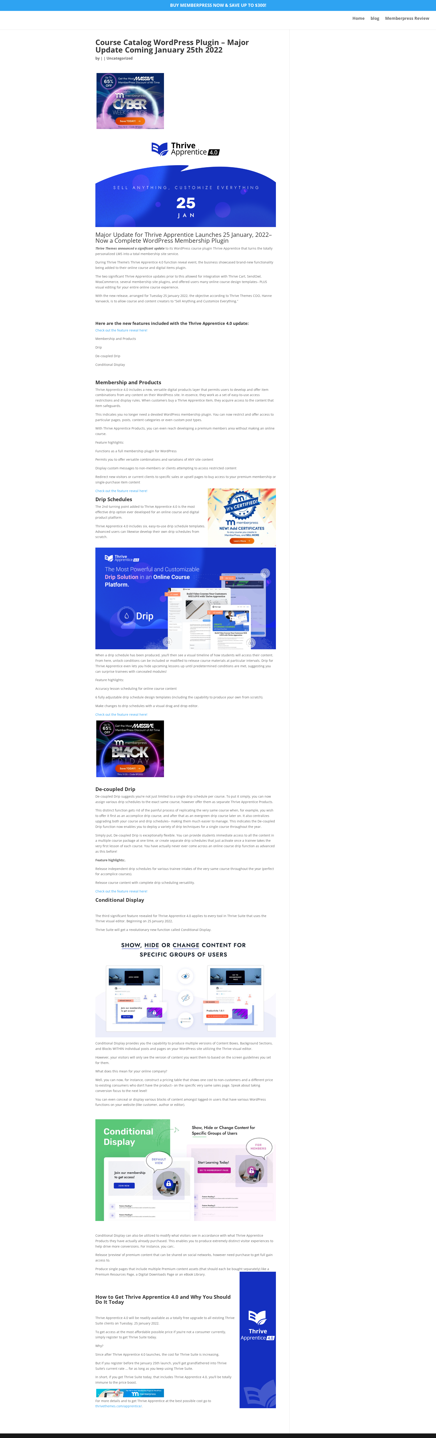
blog (375, 19)
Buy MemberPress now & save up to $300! (218, 5)
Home (358, 19)
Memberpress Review (407, 19)
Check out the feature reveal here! (121, 330)
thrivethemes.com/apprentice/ (118, 1406)
